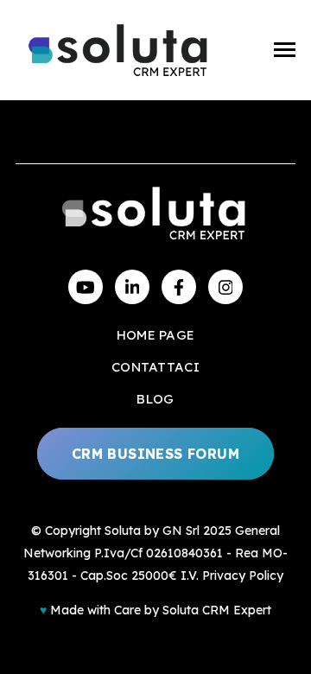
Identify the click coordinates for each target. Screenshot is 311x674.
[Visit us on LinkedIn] (132, 287)
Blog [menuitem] (155, 399)
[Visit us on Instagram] (225, 287)
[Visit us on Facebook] (179, 287)
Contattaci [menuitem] (155, 367)
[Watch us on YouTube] (85, 287)
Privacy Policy (242, 575)
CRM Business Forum (155, 453)
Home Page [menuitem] (156, 335)
